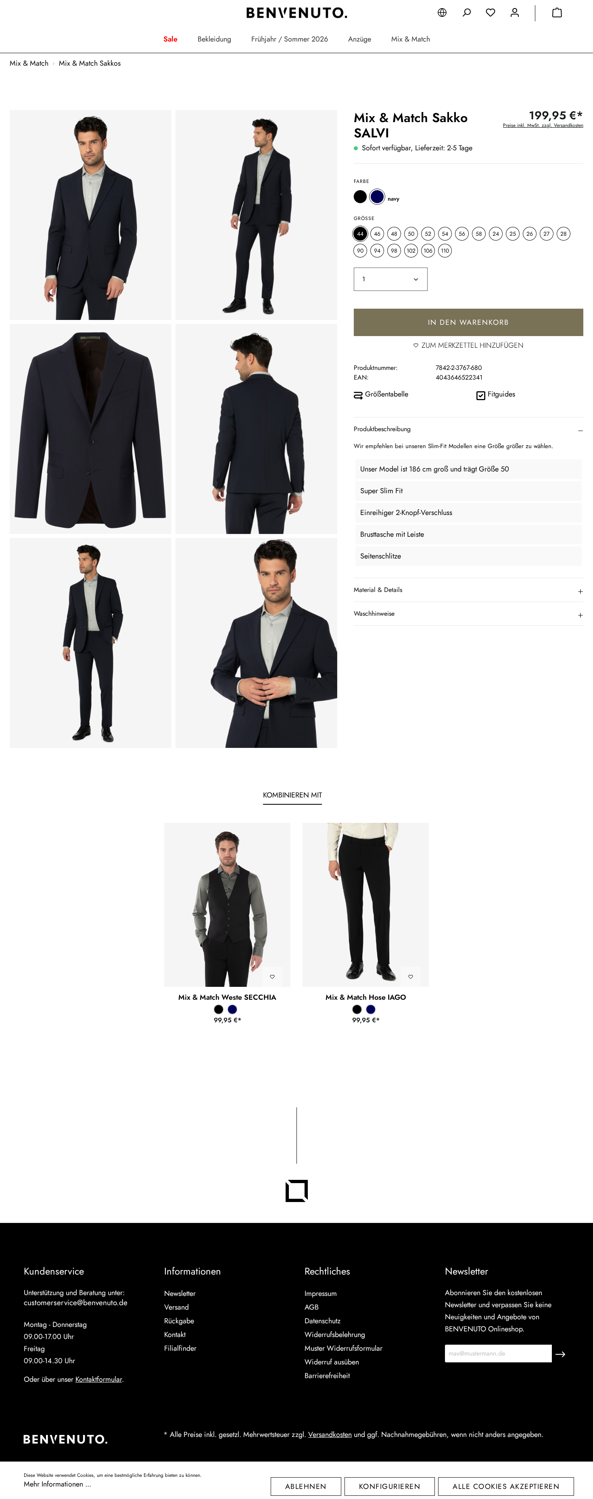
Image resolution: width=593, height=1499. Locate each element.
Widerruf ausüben (332, 1362)
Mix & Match (410, 39)
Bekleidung (214, 39)
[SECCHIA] (227, 905)
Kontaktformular (98, 1379)
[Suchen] (466, 14)
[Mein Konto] (515, 14)
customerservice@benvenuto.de (75, 1302)
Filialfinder (180, 1348)
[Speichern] (560, 1353)
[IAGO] (366, 905)
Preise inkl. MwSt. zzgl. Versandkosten (543, 125)
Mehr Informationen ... (57, 1484)
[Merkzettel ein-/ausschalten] (272, 977)
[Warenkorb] (557, 14)
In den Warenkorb (468, 322)
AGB (312, 1307)
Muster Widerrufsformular (343, 1348)
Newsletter (180, 1293)
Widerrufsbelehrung (335, 1334)
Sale (170, 39)
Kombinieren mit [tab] (292, 795)
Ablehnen (306, 1486)
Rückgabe (179, 1321)
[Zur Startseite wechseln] (296, 13)
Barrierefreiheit (327, 1375)
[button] (468, 429)
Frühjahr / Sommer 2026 (289, 39)
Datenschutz (322, 1321)
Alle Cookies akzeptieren (506, 1486)
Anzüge (359, 39)
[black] (360, 196)
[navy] (377, 196)
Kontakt (175, 1334)
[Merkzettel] (490, 14)
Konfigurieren (390, 1486)
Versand (176, 1307)
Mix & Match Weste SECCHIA (227, 997)
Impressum (321, 1293)
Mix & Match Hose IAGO (366, 997)
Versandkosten (330, 1434)
